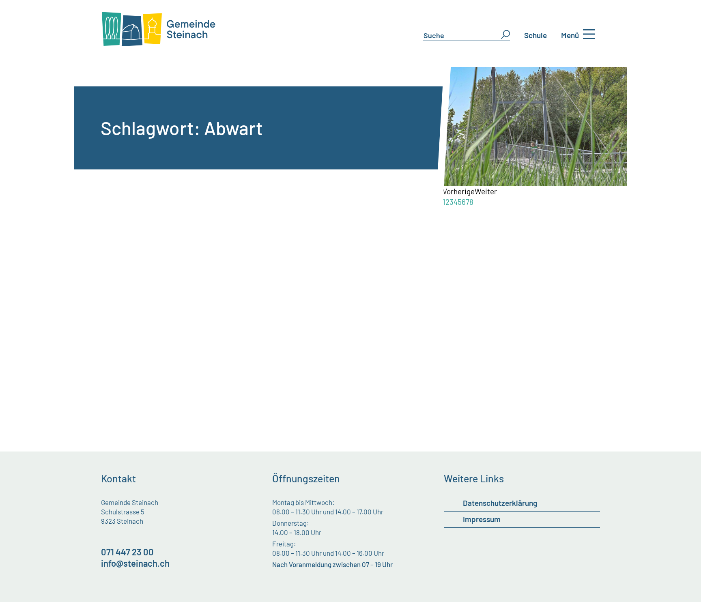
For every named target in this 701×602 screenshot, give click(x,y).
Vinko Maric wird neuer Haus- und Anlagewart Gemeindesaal (250, 232)
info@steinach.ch (135, 563)
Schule (535, 35)
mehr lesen (136, 297)
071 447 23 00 (127, 551)
